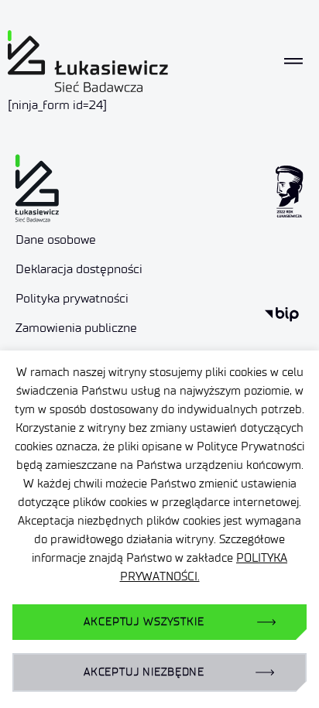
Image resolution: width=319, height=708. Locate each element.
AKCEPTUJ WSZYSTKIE (144, 621)
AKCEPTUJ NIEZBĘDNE (144, 672)
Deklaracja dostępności (78, 269)
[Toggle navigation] (293, 61)
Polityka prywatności (72, 298)
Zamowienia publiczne (76, 327)
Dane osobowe (55, 239)
